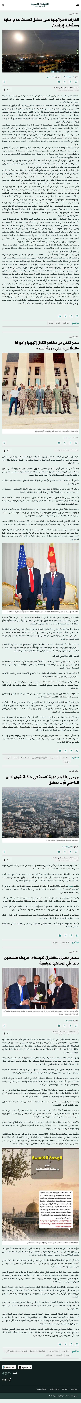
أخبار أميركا (54, 757)
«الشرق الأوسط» (68, 77)
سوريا (51, 323)
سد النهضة (25, 757)
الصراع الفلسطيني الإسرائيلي (16, 1351)
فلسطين (59, 1355)
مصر (15, 757)
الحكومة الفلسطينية (37, 1351)
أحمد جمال (69, 1020)
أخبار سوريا (65, 942)
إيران (58, 323)
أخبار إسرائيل (53, 1351)
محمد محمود (68, 438)
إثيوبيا (66, 761)
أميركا (8, 757)
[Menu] (77, 5)
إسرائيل (66, 323)
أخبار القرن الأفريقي (39, 757)
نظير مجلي (50, 77)
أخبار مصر (65, 757)
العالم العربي (74, 13)
